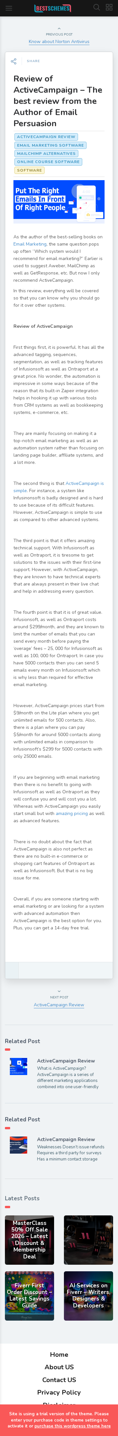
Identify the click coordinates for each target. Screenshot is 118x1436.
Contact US (59, 1380)
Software (29, 170)
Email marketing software (50, 145)
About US (59, 1367)
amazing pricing (72, 813)
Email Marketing (30, 244)
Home (59, 1354)
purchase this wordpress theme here (72, 1426)
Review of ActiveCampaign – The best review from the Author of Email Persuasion (57, 101)
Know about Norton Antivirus (59, 41)
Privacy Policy (59, 1392)
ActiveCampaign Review (46, 136)
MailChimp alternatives (46, 153)
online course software (48, 161)
